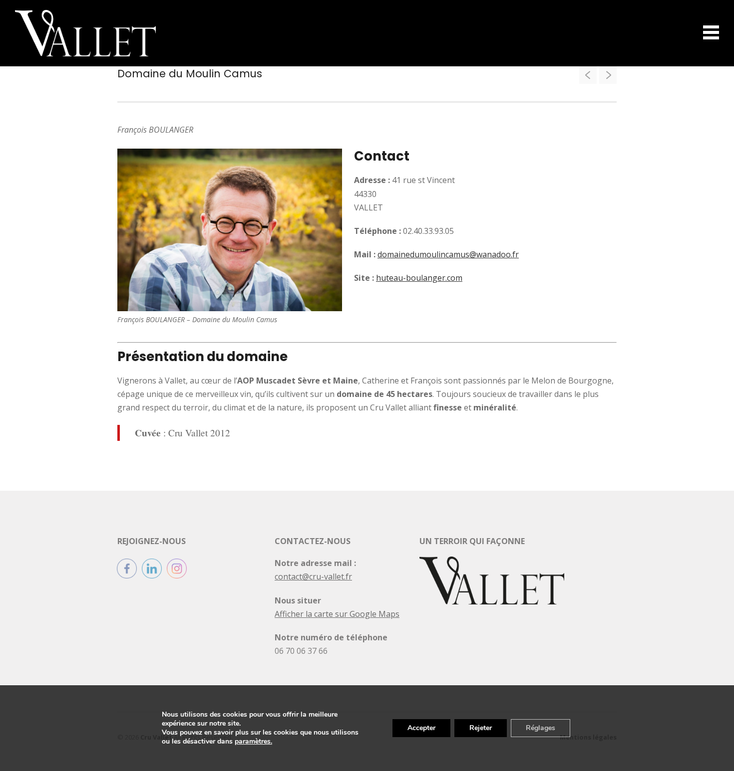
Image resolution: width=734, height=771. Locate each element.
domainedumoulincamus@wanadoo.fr (448, 254)
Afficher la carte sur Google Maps (337, 613)
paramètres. (253, 741)
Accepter (421, 728)
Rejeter (480, 728)
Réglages (540, 728)
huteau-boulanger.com (419, 277)
